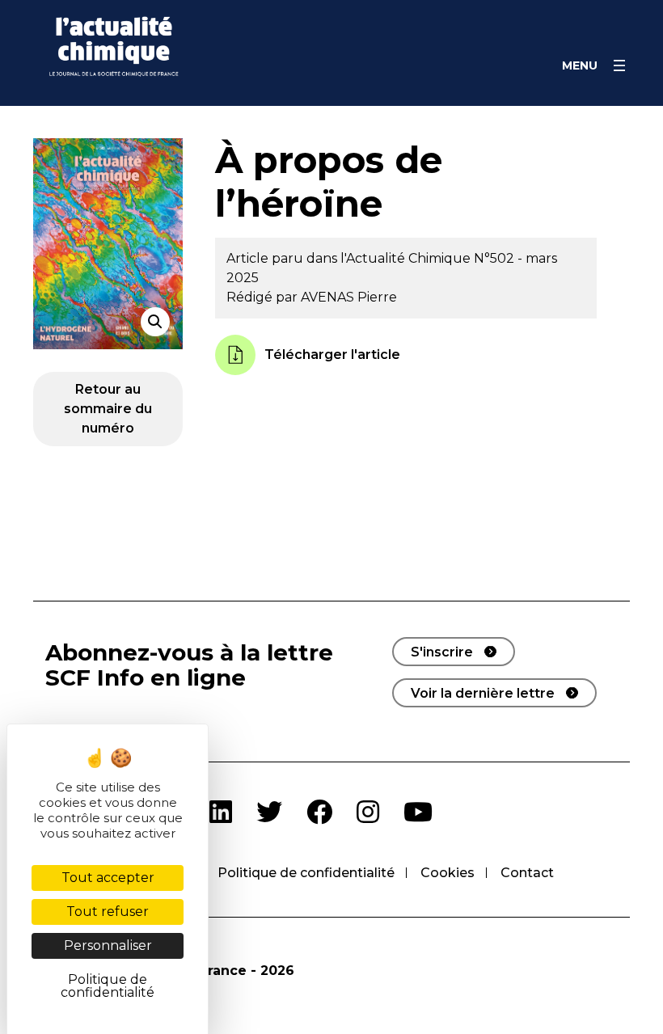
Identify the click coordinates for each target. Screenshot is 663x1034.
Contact (527, 872)
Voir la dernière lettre (483, 693)
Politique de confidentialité (306, 872)
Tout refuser (107, 911)
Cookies (447, 872)
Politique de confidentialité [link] (107, 986)
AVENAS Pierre (349, 297)
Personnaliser (108, 945)
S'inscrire (442, 652)
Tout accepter (107, 877)
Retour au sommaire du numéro (108, 409)
